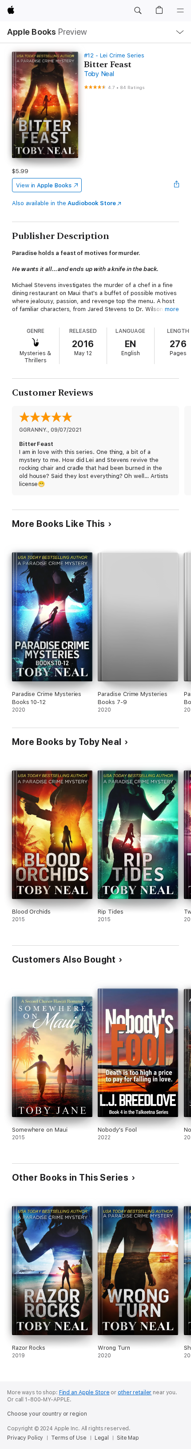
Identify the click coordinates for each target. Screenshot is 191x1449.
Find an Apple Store (84, 1392)
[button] (137, 10)
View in (44, 185)
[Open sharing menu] (176, 185)
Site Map (128, 1438)
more (172, 309)
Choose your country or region (47, 1414)
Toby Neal (99, 74)
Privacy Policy (25, 1438)
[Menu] (180, 10)
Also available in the (64, 203)
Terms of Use (69, 1438)
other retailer (134, 1392)
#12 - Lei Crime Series (114, 55)
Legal (102, 1438)
